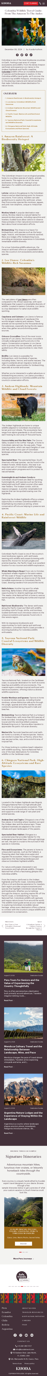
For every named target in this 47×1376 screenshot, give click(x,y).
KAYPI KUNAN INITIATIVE (33, 1316)
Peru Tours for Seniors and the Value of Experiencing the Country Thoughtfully (21, 983)
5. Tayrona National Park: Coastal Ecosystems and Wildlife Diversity (23, 121)
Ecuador (6, 1312)
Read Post (8, 1000)
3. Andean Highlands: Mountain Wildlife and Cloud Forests (23, 109)
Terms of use (17, 1363)
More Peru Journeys (22, 1259)
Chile (5, 1320)
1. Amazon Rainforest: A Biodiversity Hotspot (23, 98)
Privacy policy (29, 1363)
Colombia (6, 72)
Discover (23, 1244)
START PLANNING (30, 3)
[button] (10, 1286)
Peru (4, 1308)
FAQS (24, 1325)
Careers (26, 1320)
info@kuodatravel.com (25, 1349)
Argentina (7, 1328)
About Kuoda (29, 1308)
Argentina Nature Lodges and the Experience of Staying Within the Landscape (23, 1116)
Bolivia (5, 1324)
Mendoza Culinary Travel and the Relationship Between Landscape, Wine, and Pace (23, 1049)
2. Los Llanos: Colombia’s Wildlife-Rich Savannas (21, 103)
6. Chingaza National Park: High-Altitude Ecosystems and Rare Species (21, 127)
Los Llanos (23, 300)
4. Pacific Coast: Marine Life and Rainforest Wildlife (23, 115)
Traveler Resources (32, 1312)
